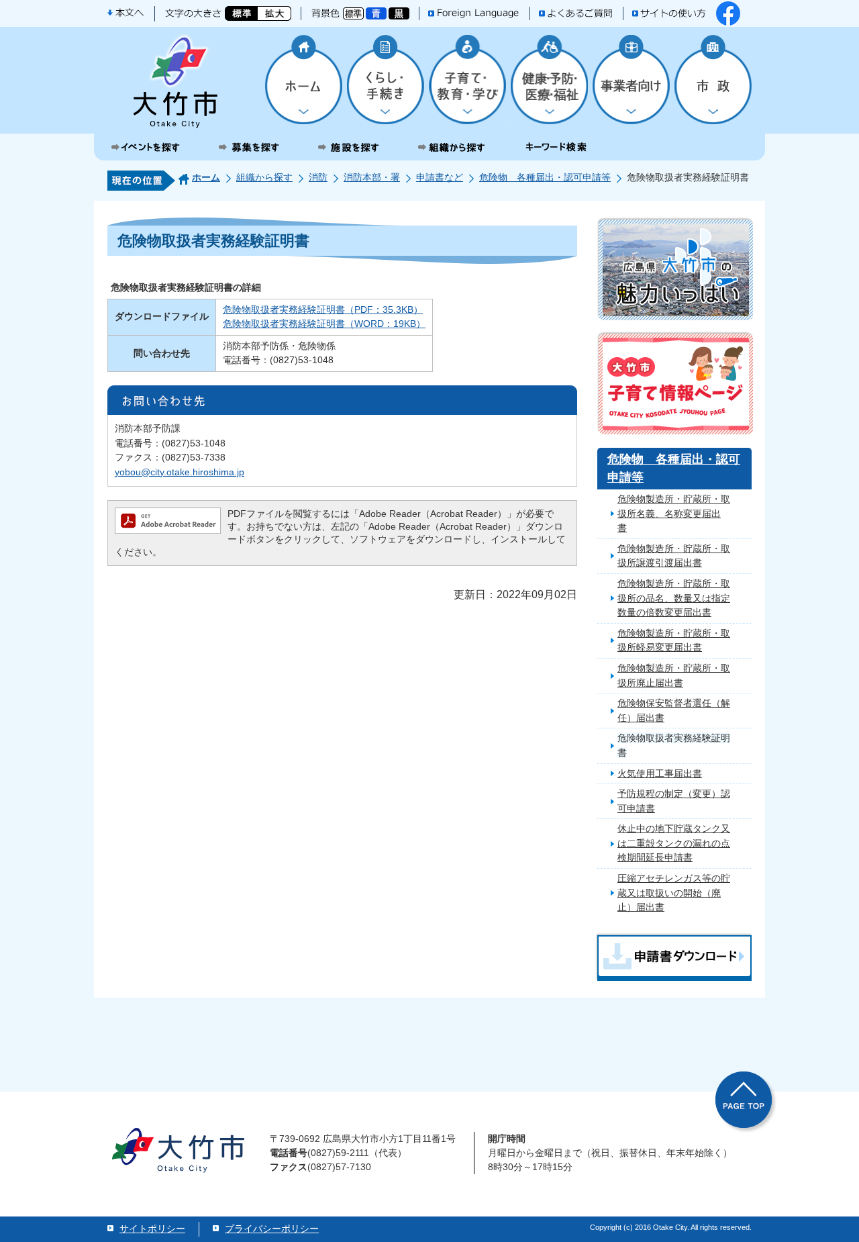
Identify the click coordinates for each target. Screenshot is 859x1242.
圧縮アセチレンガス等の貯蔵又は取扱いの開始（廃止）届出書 (673, 892)
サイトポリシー (152, 1228)
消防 (318, 177)
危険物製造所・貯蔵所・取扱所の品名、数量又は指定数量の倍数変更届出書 (673, 598)
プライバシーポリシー (272, 1228)
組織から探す (264, 177)
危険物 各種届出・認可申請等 (545, 177)
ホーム (206, 177)
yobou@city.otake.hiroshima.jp (179, 472)
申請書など (439, 177)
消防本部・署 (372, 177)
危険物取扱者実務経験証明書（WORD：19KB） (324, 323)
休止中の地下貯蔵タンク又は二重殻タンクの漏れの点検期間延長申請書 (673, 843)
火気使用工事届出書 (659, 773)
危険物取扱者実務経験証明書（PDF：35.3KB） (323, 309)
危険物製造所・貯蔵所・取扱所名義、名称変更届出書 (673, 513)
